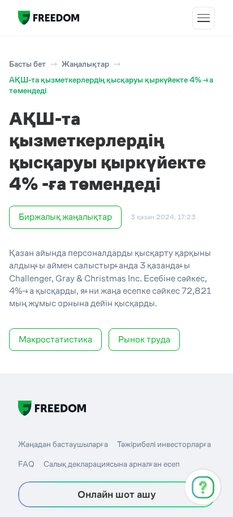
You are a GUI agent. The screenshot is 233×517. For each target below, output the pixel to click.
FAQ (26, 463)
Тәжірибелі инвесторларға (164, 444)
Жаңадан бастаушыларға (63, 444)
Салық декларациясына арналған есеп (112, 463)
